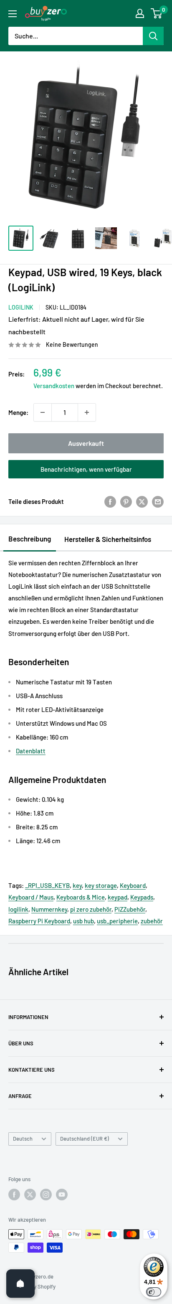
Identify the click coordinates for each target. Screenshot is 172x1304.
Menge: (18, 412)
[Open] (20, 1283)
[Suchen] (153, 36)
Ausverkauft (86, 443)
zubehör (152, 921)
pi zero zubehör (90, 909)
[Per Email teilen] (158, 501)
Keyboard (133, 885)
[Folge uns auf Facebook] (14, 1194)
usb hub (83, 921)
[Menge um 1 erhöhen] (87, 412)
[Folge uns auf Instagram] (46, 1194)
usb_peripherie (117, 921)
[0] (157, 13)
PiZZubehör (129, 909)
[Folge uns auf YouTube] (62, 1194)
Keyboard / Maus (30, 897)
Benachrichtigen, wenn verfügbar (86, 469)
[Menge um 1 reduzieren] (42, 412)
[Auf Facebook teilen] (110, 501)
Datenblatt (31, 751)
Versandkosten (53, 385)
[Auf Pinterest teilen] (126, 501)
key (77, 885)
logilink (18, 909)
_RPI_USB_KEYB (47, 885)
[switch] (153, 1291)
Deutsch (23, 1138)
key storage (101, 885)
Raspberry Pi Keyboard (39, 921)
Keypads (141, 897)
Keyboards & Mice (80, 897)
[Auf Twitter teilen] (142, 501)
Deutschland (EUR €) (84, 1138)
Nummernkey (49, 909)
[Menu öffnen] (12, 13)
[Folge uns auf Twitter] (30, 1194)
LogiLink (20, 307)
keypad (117, 897)
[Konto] (140, 13)
